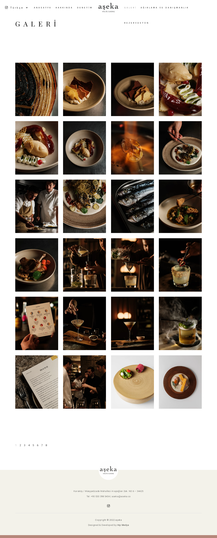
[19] (36, 206)
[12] (84, 89)
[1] (36, 89)
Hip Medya (123, 525)
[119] (132, 323)
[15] (36, 148)
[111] (132, 206)
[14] (180, 89)
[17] (132, 148)
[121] (36, 382)
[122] (84, 382)
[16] (84, 148)
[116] (180, 265)
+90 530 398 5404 (100, 496)
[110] (84, 206)
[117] (36, 323)
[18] (180, 148)
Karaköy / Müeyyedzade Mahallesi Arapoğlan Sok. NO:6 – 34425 (108, 491)
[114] (84, 265)
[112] (180, 206)
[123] (132, 382)
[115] (132, 265)
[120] (180, 323)
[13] (132, 89)
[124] (180, 382)
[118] (84, 323)
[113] (36, 265)
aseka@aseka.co (121, 496)
